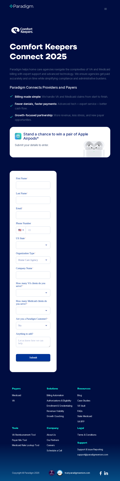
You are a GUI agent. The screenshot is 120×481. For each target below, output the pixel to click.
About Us (51, 434)
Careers (51, 445)
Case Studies (83, 400)
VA (13, 400)
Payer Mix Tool (19, 440)
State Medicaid (84, 416)
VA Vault (81, 405)
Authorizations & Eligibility (59, 400)
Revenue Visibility (55, 411)
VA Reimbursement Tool (23, 434)
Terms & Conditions (86, 434)
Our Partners (53, 440)
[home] (22, 6)
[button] (105, 9)
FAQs (79, 411)
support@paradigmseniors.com (92, 454)
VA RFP (81, 421)
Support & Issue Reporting (90, 449)
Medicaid (16, 395)
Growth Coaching (55, 416)
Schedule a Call (54, 450)
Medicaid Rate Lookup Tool (25, 445)
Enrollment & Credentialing (59, 405)
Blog (79, 395)
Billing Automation (55, 395)
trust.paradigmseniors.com (77, 472)
